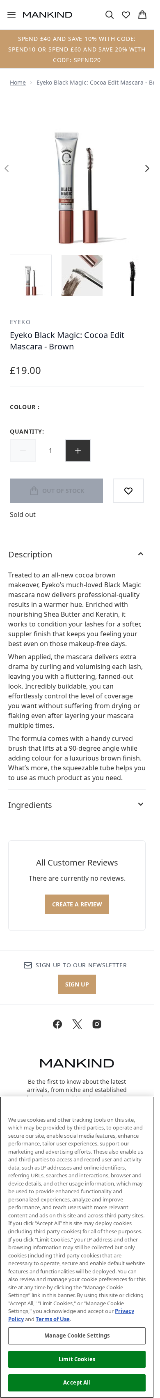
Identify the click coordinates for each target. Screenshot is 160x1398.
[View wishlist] (126, 15)
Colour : (25, 407)
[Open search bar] (109, 15)
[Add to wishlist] (128, 491)
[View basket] (142, 15)
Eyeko (20, 322)
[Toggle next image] (147, 168)
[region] (77, 1247)
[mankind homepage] (47, 15)
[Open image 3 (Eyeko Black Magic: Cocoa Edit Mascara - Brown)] (132, 275)
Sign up (77, 984)
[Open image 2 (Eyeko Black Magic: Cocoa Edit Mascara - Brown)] (82, 275)
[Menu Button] (8, 15)
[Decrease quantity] (23, 450)
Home (18, 82)
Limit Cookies (77, 1359)
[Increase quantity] (78, 450)
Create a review (77, 904)
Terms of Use (53, 1319)
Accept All (76, 1382)
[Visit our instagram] (97, 1024)
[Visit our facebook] (57, 1024)
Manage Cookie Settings (77, 1335)
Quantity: (27, 431)
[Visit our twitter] (77, 1024)
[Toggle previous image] (6, 168)
